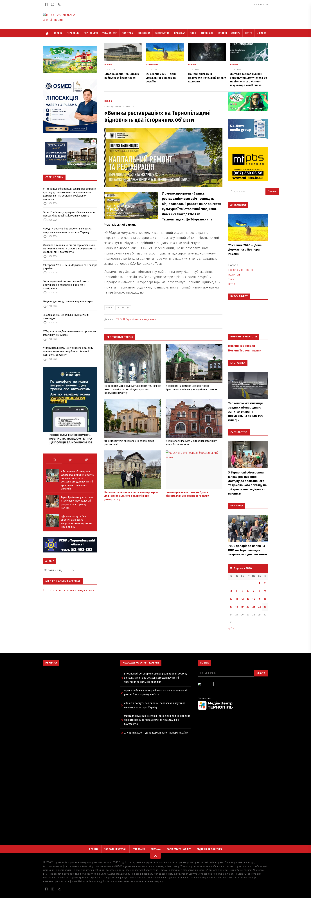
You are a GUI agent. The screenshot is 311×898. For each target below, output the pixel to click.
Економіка (144, 33)
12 (242, 598)
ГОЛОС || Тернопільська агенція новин (136, 319)
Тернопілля (91, 33)
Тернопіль (73, 33)
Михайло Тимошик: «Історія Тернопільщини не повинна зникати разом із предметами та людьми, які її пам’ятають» (69, 249)
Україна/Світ (110, 33)
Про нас (93, 849)
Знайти (272, 191)
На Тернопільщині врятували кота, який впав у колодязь (207, 77)
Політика (127, 33)
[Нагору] (155, 856)
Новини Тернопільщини (244, 350)
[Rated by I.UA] (233, 685)
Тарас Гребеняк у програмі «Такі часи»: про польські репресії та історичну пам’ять (69, 214)
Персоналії (206, 33)
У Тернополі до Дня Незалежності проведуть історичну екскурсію (69, 333)
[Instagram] (52, 4)
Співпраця (138, 849)
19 (242, 606)
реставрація (123, 307)
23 (264, 606)
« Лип (232, 628)
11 (237, 598)
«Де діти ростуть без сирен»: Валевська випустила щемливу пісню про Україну (67, 230)
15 (259, 598)
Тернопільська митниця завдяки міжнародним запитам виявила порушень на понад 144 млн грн (245, 411)
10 (231, 598)
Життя (248, 33)
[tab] (54, 460)
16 (265, 598)
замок (109, 307)
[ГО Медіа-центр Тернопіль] (233, 703)
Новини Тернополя (241, 346)
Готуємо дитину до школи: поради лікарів (68, 301)
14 (253, 598)
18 (236, 606)
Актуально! (152, 64)
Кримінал (179, 33)
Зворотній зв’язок (115, 849)
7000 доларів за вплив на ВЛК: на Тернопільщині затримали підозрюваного (247, 550)
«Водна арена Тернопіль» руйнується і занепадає (66, 316)
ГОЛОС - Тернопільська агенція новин (68, 590)
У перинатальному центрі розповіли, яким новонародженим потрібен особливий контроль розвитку (68, 351)
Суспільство (162, 33)
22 (259, 606)
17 (231, 606)
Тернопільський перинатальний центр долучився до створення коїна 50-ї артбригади (66, 285)
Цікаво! (261, 33)
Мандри (235, 33)
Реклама (156, 849)
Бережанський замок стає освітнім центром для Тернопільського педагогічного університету (131, 496)
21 (253, 606)
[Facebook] (46, 4)
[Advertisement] (78, 695)
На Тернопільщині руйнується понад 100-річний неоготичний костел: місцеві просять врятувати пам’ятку (132, 389)
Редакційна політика (209, 849)
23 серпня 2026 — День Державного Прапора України (70, 267)
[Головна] (47, 33)
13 (248, 598)
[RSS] (59, 4)
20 (247, 606)
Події (193, 33)
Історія (222, 33)
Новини (58, 33)
